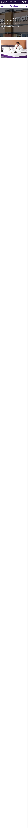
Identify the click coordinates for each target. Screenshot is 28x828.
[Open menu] (2, 6)
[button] (26, 6)
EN (23, 6)
